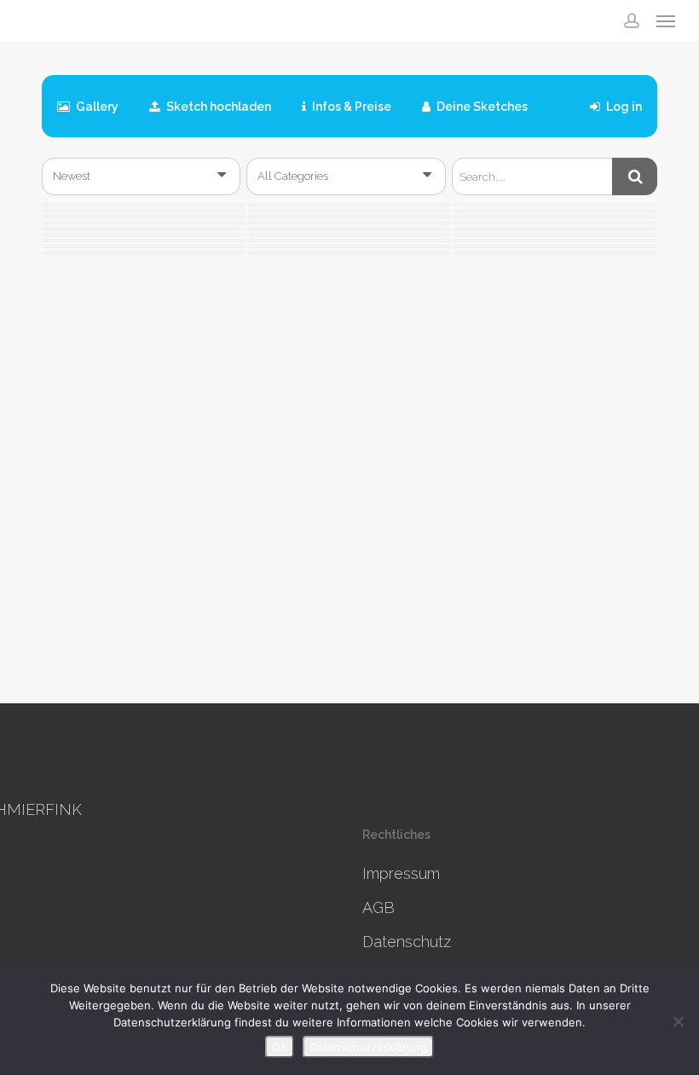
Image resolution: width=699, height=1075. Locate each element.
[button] (665, 20)
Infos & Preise (350, 106)
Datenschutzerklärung (368, 1047)
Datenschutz (406, 942)
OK (279, 1047)
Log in (623, 106)
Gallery (95, 106)
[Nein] (677, 1021)
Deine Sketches (481, 106)
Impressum (401, 873)
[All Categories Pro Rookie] (345, 176)
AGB (378, 907)
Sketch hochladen (217, 106)
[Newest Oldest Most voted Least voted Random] (141, 176)
